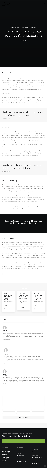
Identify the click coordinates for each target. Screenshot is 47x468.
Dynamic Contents (5, 457)
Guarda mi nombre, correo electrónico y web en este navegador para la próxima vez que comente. (22, 413)
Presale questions (22, 461)
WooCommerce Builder (6, 451)
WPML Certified (5, 461)
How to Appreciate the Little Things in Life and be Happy (23, 297)
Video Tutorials (21, 455)
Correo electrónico (21, 407)
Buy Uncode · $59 (23, 441)
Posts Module (4, 454)
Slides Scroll (4, 458)
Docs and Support (22, 449)
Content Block (4, 455)
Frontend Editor (5, 449)
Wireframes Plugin (5, 452)
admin (24, 40)
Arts (18, 27)
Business (14, 27)
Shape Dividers (5, 460)
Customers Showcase (38, 457)
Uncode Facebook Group (39, 451)
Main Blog (23, 425)
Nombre (5, 407)
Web (32, 407)
